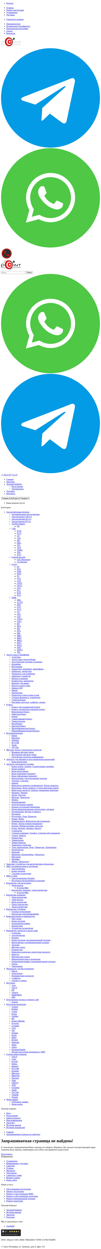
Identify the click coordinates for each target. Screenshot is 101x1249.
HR (18, 540)
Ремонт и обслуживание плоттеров (22, 1196)
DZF (19, 605)
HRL (19, 543)
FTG (19, 578)
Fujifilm (15, 1016)
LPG (19, 588)
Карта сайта (11, 1180)
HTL (19, 631)
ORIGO (15, 1083)
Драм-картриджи (19, 897)
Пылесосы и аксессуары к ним (25, 695)
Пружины (16, 814)
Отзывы (10, 8)
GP (18, 536)
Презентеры (17, 693)
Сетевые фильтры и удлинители (26, 697)
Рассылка (10, 1217)
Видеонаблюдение (14, 733)
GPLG (19, 619)
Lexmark (15, 1026)
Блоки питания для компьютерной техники (31, 940)
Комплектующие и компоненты (20, 916)
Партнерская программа (17, 28)
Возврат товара (13, 1178)
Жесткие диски (18, 947)
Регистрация (17, 486)
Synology (16, 1087)
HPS (19, 626)
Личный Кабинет (14, 1210)
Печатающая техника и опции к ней (22, 999)
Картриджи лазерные (15, 895)
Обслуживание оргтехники (18, 1189)
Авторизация (17, 489)
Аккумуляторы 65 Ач (21, 521)
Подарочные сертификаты (18, 26)
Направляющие (19, 802)
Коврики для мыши (20, 683)
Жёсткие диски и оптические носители (24, 750)
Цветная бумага (19, 726)
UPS (19, 548)
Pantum (15, 1033)
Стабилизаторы (19, 700)
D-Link (15, 1061)
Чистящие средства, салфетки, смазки (28, 702)
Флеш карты (17, 1104)
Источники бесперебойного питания (28, 881)
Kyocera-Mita (22, 888)
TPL (19, 545)
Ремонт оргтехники (15, 10)
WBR (14, 597)
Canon (14, 1011)
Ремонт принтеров (14, 1201)
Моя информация (14, 1120)
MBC (19, 636)
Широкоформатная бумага (23, 728)
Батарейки (16, 664)
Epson (14, 1014)
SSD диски (16, 919)
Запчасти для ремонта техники (20, 764)
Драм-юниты (17, 885)
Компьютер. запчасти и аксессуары (22, 930)
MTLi (19, 645)
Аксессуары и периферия (17, 655)
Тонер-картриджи (19, 907)
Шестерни (16, 857)
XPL (19, 552)
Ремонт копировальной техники (20, 1198)
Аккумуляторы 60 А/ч (21, 519)
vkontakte (10, 1226)
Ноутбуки (10, 983)
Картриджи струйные (16, 909)
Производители (13, 24)
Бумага (9, 705)
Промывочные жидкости (23, 976)
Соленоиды (17, 831)
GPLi (19, 621)
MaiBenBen (17, 995)
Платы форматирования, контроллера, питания (33, 809)
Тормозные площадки (21, 845)
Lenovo (15, 992)
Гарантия (10, 1166)
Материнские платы (21, 957)
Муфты (15, 800)
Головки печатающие (21, 911)
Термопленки (18, 840)
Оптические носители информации (28, 757)
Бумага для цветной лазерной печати (28, 709)
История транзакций (15, 1127)
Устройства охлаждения (22, 928)
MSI (13, 997)
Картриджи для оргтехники (18, 883)
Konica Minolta (18, 1021)
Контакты (10, 33)
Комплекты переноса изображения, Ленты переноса (35, 785)
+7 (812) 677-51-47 (9, 475)
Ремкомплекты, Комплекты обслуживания (31, 821)
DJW (19, 574)
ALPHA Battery (18, 524)
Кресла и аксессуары (21, 685)
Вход (8, 1113)
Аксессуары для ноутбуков (24, 659)
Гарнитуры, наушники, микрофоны (28, 669)
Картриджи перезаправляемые (25, 914)
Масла (14, 971)
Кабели (15, 783)
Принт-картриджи (20, 904)
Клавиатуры (17, 950)
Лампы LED (17, 688)
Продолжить (6, 1154)
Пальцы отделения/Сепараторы (26, 807)
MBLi (19, 640)
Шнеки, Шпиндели (20, 862)
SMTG (20, 650)
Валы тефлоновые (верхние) (24, 776)
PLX (19, 595)
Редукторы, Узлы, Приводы (24, 816)
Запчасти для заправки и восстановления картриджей (30, 759)
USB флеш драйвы (20, 1102)
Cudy (14, 1059)
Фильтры (16, 852)
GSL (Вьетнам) (23, 559)
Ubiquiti (15, 1095)
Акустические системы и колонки (27, 662)
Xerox (14, 1047)
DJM (19, 571)
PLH (19, 593)
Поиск (29, 273)
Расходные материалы (16, 1004)
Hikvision (16, 738)
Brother (15, 1009)
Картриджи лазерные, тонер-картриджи (29, 890)
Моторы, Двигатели (21, 797)
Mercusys (16, 1073)
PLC (19, 590)
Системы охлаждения (21, 873)
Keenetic (15, 1071)
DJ (18, 567)
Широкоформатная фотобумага (25, 731)
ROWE (15, 1040)
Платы (14, 964)
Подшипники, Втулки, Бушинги (26, 812)
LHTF (19, 583)
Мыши (15, 690)
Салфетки (16, 978)
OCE (14, 1028)
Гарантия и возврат (15, 19)
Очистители (17, 973)
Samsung (15, 1042)
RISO (14, 1038)
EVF (19, 607)
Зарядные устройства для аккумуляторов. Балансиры (30, 864)
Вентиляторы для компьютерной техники (30, 942)
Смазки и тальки (19, 980)
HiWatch (15, 740)
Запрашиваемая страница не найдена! (23, 1134)
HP (18, 624)
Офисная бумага (19, 714)
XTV (19, 555)
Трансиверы (17, 966)
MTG (19, 643)
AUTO (20, 602)
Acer (14, 985)
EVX (19, 533)
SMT (19, 647)
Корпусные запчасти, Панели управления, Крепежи (35, 790)
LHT (19, 581)
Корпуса (15, 954)
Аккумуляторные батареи (17, 512)
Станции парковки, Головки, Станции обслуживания (36, 833)
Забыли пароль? (13, 1118)
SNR (14, 1085)
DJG (19, 569)
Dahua (14, 735)
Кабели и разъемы (20, 678)
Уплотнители (18, 850)
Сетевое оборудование (16, 1054)
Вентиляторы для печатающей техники (29, 778)
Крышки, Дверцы (19, 793)
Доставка (10, 15)
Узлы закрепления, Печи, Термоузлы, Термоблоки (34, 847)
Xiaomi (15, 1097)
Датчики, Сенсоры (20, 781)
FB (18, 526)
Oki (13, 1030)
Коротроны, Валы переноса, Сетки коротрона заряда (35, 788)
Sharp (14, 1045)
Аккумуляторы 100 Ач (22, 517)
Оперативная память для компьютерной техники (33, 961)
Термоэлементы (19, 842)
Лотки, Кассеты (19, 795)
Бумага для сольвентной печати (26, 707)
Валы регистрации (20, 771)
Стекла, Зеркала (19, 835)
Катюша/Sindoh (18, 1049)
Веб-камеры (17, 666)
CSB (14, 529)
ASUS (14, 988)
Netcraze (15, 1078)
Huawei (15, 1066)
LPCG (19, 586)
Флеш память (12, 1099)
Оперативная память (21, 923)
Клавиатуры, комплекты (23, 681)
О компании (11, 12)
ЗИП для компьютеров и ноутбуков (22, 866)
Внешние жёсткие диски (23, 752)
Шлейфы (16, 859)
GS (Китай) (22, 562)
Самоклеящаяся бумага (22, 719)
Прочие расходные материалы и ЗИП (28, 1052)
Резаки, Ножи (18, 819)
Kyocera (15, 1023)
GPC (19, 614)
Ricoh (14, 1035)
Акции (9, 31)
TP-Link (15, 747)
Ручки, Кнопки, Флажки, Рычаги (26, 828)
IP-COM (15, 743)
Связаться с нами (14, 1175)
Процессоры (17, 926)
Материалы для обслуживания (20, 969)
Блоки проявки (18, 769)
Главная (9, 1132)
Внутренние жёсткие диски (24, 754)
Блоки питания (18, 871)
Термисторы (17, 838)
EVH (19, 531)
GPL (19, 538)
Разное (15, 716)
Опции (15, 1002)
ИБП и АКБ (11, 876)
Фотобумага (17, 724)
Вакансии (10, 1170)
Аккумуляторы (18, 869)
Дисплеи (15, 945)
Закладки (10, 1123)
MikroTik (15, 1076)
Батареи (15, 938)
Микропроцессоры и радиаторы (26, 959)
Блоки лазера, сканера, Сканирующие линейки (33, 766)
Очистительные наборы (22, 804)
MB (18, 633)
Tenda (14, 745)
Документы (11, 1173)
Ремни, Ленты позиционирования (27, 823)
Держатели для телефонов (23, 674)
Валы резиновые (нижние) (24, 773)
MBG (19, 638)
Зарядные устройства (21, 676)
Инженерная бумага (20, 712)
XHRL (20, 550)
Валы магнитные (19, 762)
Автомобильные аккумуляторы (26, 514)
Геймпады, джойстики (22, 671)
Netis (14, 1080)
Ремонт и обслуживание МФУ (20, 1194)
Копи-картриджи (19, 902)
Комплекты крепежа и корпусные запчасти (31, 952)
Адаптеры (16, 657)
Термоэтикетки (18, 721)
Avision (15, 1007)
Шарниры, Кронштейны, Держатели (28, 854)
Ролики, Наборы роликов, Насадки (27, 826)
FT (18, 576)
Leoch (14, 564)
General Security (19, 557)
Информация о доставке (17, 1163)
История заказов (13, 1125)
